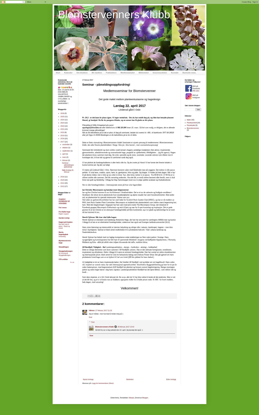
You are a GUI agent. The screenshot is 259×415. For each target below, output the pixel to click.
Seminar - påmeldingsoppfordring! (68, 165)
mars (64, 157)
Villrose (92, 310)
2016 (62, 177)
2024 (62, 120)
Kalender (68, 73)
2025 (62, 117)
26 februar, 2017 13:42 (126, 327)
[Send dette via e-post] (89, 296)
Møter (189, 120)
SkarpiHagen (64, 247)
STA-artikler (63, 259)
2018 (62, 139)
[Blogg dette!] (91, 296)
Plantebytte (191, 125)
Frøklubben (111, 73)
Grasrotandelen (160, 73)
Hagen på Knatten (65, 222)
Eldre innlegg (171, 379)
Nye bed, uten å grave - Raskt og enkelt (64, 226)
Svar (90, 317)
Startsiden (130, 379)
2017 (62, 142)
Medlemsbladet (128, 73)
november (66, 144)
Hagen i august (64, 214)
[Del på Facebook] (96, 296)
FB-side (196, 91)
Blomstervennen (193, 128)
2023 (62, 123)
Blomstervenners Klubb (114, 14)
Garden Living (64, 218)
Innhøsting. (62, 236)
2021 (62, 129)
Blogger (145, 398)
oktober (65, 148)
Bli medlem (97, 73)
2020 (62, 132)
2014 (62, 183)
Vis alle (72, 262)
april (64, 154)
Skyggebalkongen (65, 251)
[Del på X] (94, 296)
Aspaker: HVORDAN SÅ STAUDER (64, 201)
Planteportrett (192, 123)
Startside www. (189, 73)
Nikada (131, 398)
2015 (62, 180)
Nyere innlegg (88, 379)
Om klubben (82, 73)
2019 (62, 135)
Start (58, 73)
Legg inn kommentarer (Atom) (103, 383)
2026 (62, 113)
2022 (62, 126)
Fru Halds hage (64, 212)
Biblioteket (144, 73)
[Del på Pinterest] (99, 296)
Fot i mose (63, 208)
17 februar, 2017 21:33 (103, 310)
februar (65, 160)
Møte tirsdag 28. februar (68, 171)
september (66, 151)
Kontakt (174, 73)
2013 (62, 186)
